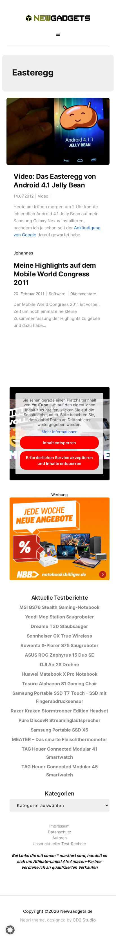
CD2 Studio (84, 920)
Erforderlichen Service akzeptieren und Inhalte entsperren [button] (59, 460)
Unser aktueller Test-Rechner (59, 843)
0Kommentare (83, 293)
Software (57, 293)
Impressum (59, 826)
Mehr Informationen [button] (59, 431)
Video (43, 196)
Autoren (59, 837)
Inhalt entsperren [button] (59, 442)
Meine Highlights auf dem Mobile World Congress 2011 (55, 274)
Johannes (23, 253)
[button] (10, 930)
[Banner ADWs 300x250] (60, 539)
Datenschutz (59, 831)
